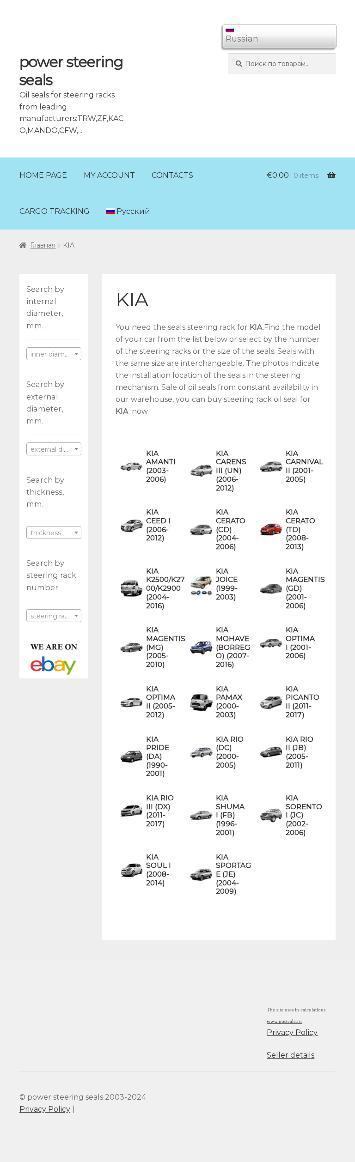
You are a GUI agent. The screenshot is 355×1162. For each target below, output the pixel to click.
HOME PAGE (43, 175)
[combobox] (53, 353)
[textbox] (54, 354)
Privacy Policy (292, 1032)
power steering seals (71, 71)
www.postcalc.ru (284, 1021)
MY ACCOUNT (109, 175)
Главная (42, 245)
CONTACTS (172, 175)
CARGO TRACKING (54, 211)
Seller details (290, 1055)
